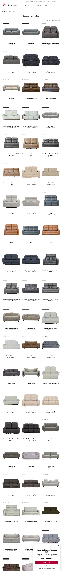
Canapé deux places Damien (11, 328)
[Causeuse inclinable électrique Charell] (11, 259)
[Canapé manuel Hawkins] (11, 400)
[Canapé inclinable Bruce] (50, 172)
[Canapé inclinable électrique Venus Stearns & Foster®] (50, 538)
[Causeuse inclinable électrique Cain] (11, 201)
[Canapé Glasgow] (11, 372)
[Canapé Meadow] (11, 455)
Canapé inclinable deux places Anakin (31, 71)
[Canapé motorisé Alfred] (11, 60)
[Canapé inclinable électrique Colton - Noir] (31, 288)
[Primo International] (7, 5)
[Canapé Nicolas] (50, 455)
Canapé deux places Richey (51, 521)
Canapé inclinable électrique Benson (31, 126)
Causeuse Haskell (31, 383)
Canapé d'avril (11, 98)
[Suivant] (54, 5)
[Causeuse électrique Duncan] (50, 317)
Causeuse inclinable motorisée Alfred (50, 43)
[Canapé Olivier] (50, 483)
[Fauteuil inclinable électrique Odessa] (11, 483)
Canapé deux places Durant (31, 355)
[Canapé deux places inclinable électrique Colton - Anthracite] (11, 288)
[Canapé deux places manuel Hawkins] (50, 372)
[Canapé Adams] (31, 32)
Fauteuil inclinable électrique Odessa (11, 494)
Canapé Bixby (51, 126)
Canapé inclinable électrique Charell (31, 270)
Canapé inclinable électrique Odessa (31, 494)
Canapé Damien (31, 328)
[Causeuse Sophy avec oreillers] (11, 538)
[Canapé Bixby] (50, 115)
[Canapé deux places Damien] (11, 317)
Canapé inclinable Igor (51, 411)
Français (49, 1)
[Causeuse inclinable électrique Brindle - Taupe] (31, 142)
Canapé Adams (31, 43)
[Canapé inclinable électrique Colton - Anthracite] (50, 288)
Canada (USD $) (56, 1)
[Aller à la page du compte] (59, 5)
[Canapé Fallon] (50, 345)
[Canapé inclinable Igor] (50, 400)
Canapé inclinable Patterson (31, 521)
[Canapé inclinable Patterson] (31, 510)
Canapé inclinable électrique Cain (31, 212)
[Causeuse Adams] (11, 32)
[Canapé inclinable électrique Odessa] (31, 483)
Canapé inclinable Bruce (50, 182)
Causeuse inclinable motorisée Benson (11, 126)
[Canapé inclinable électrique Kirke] (31, 427)
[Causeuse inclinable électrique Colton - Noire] (50, 259)
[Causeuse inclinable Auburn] (31, 87)
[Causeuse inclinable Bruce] (31, 172)
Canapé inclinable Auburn (50, 98)
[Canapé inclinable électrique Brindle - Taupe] (11, 172)
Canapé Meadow (11, 466)
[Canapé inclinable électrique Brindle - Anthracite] (50, 142)
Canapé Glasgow (11, 383)
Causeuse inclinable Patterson (11, 521)
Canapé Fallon (50, 355)
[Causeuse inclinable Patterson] (11, 510)
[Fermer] (59, 546)
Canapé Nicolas (50, 466)
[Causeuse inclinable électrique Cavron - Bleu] (50, 201)
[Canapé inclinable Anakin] (50, 60)
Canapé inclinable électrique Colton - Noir (31, 299)
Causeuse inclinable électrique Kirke (11, 438)
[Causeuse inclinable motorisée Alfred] (50, 32)
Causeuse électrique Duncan (50, 328)
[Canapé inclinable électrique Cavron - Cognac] (50, 230)
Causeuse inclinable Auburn (31, 98)
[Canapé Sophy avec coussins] (31, 538)
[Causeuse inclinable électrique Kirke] (11, 427)
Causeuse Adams (11, 43)
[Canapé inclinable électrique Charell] (31, 259)
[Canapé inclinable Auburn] (50, 87)
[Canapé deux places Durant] (31, 345)
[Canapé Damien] (31, 317)
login (10, 44)
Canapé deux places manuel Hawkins (51, 383)
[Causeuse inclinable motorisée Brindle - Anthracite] (11, 142)
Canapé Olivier (50, 494)
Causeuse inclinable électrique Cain (11, 212)
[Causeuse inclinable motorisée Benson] (11, 115)
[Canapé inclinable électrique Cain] (31, 201)
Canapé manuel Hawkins (11, 411)
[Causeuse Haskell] (31, 372)
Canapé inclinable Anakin (50, 71)
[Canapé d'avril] (11, 87)
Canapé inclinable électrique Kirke (31, 438)
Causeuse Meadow (51, 438)
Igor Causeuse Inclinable (31, 411)
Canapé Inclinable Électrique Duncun (11, 355)
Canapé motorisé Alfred (11, 71)
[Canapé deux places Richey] (50, 510)
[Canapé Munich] (31, 455)
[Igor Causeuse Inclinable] (31, 400)
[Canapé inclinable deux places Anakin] (31, 60)
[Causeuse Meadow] (50, 427)
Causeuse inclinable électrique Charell (11, 270)
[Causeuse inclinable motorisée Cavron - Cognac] (11, 230)
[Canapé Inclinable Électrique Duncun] (11, 345)
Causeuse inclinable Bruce (31, 182)
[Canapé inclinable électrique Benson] (31, 115)
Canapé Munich (31, 466)
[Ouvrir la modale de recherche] (57, 5)
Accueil (3, 11)
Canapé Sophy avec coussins (31, 549)
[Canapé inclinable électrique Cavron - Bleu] (31, 230)
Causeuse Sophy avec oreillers (11, 549)
